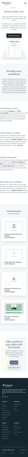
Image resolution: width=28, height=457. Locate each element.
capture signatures (8, 166)
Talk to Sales (14, 362)
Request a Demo (15, 41)
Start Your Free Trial (14, 36)
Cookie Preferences (18, 432)
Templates (14, 7)
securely (20, 145)
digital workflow (17, 190)
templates (11, 111)
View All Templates (14, 213)
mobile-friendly (17, 139)
